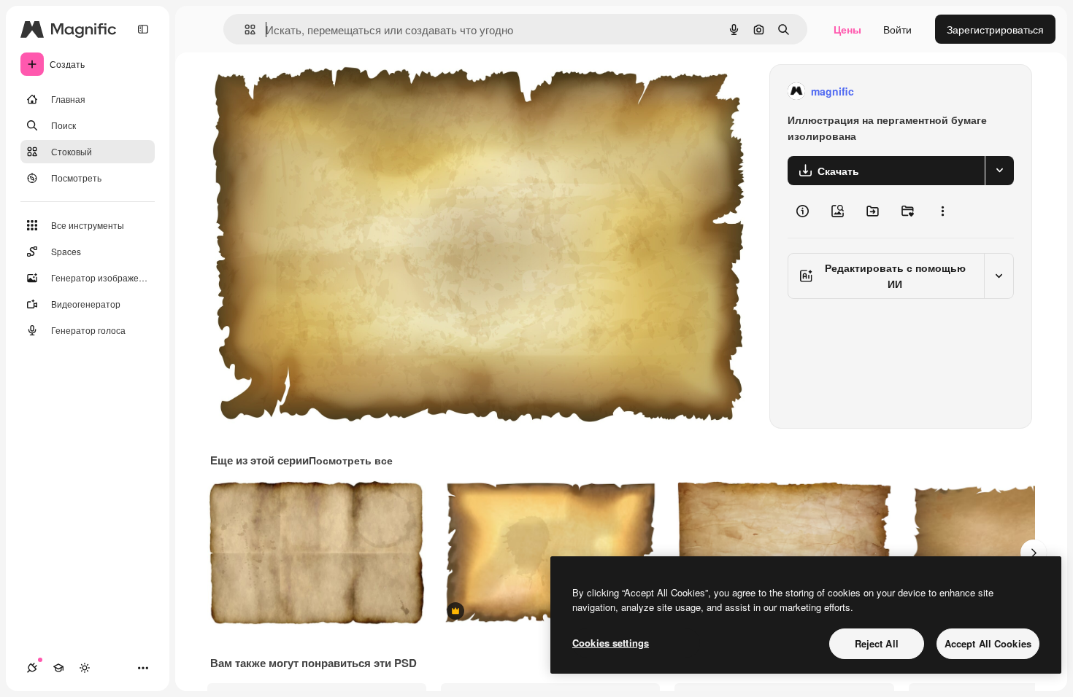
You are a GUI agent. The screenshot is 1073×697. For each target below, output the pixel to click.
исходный (308, 91)
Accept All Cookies (988, 643)
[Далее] (1033, 553)
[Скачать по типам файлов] (999, 170)
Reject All (877, 643)
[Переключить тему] (84, 668)
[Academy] (58, 668)
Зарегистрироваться (995, 29)
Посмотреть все (351, 460)
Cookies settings (610, 643)
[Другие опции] (942, 211)
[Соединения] (32, 668)
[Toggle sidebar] (143, 29)
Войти (897, 29)
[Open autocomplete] (244, 29)
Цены (847, 29)
